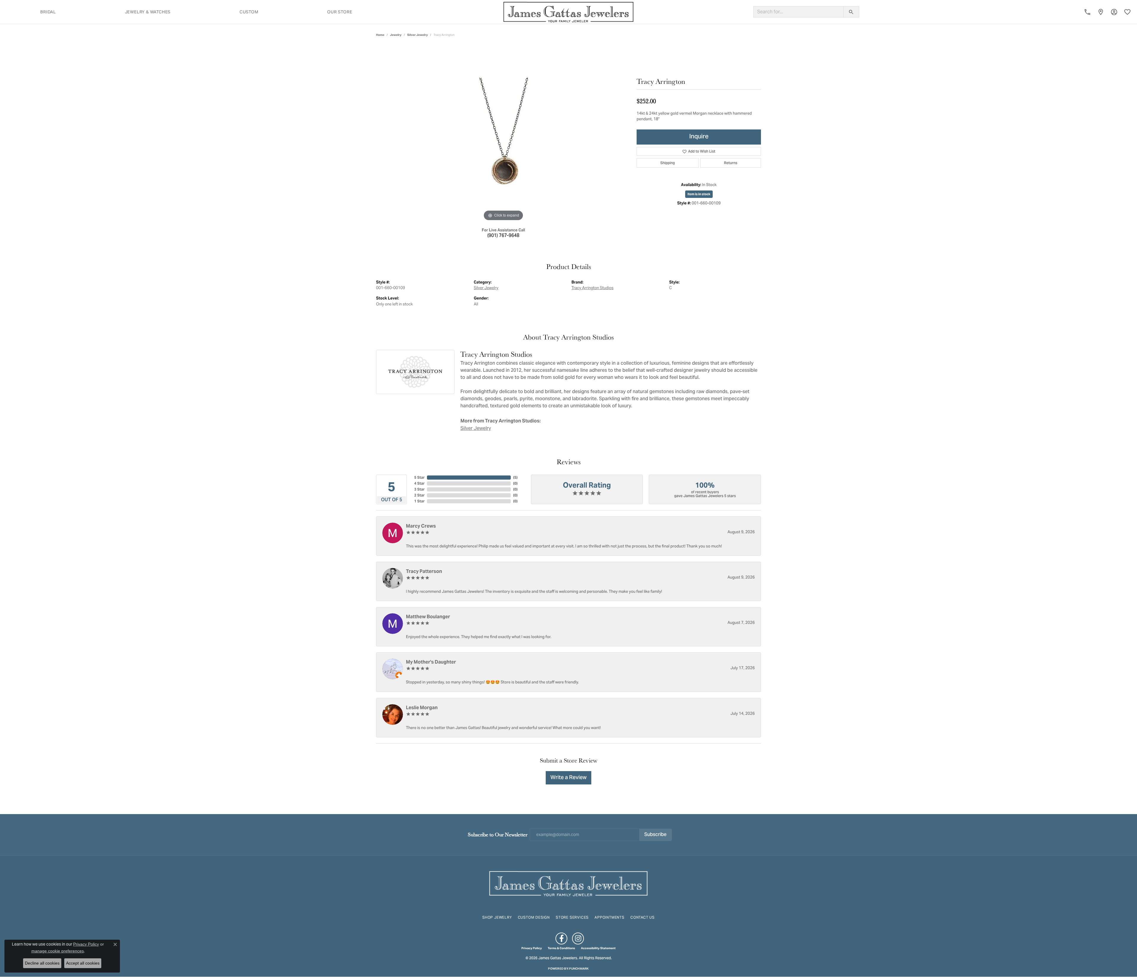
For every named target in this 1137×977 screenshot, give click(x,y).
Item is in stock (699, 194)
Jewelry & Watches (148, 12)
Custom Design (534, 917)
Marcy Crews (421, 526)
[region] (503, 133)
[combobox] (798, 11)
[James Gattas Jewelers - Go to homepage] (568, 883)
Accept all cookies (82, 963)
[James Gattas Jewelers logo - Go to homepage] (568, 12)
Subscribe (655, 835)
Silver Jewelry (417, 35)
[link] (1087, 12)
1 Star (419, 501)
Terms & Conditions (561, 948)
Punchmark (579, 968)
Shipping (667, 163)
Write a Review (568, 778)
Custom (249, 12)
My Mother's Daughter (431, 662)
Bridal (48, 12)
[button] (1114, 12)
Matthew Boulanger (428, 617)
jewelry (396, 35)
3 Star (419, 489)
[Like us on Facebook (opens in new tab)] (561, 938)
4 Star (419, 483)
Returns (730, 163)
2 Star (419, 495)
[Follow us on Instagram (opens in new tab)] (578, 938)
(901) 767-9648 (503, 236)
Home (380, 35)
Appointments (609, 917)
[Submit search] (851, 11)
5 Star (419, 477)
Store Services (572, 917)
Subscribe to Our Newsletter (497, 834)
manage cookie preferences (57, 951)
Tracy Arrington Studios (592, 287)
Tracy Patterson (424, 571)
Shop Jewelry (497, 917)
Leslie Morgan (422, 707)
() (515, 477)
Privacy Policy (531, 948)
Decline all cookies (42, 963)
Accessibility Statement (598, 948)
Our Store (339, 12)
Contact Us (642, 917)
